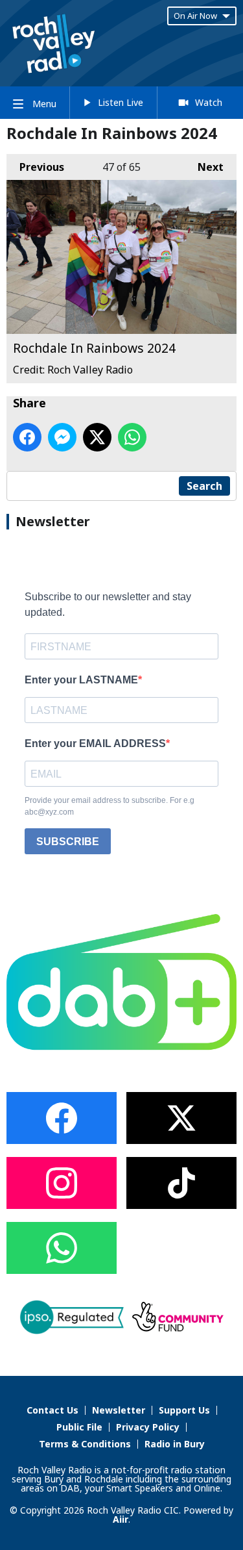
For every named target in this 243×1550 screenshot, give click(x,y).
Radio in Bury (175, 1444)
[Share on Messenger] (62, 437)
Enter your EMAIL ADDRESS (95, 743)
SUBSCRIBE (67, 841)
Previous (35, 167)
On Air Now (195, 15)
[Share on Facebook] (27, 437)
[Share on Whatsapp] (132, 437)
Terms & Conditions (85, 1444)
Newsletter (118, 1410)
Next (204, 167)
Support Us (184, 1410)
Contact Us (52, 1410)
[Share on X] (97, 437)
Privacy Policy (147, 1427)
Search (204, 486)
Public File (79, 1427)
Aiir (120, 1519)
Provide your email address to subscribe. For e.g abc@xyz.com (109, 806)
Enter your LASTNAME (81, 679)
